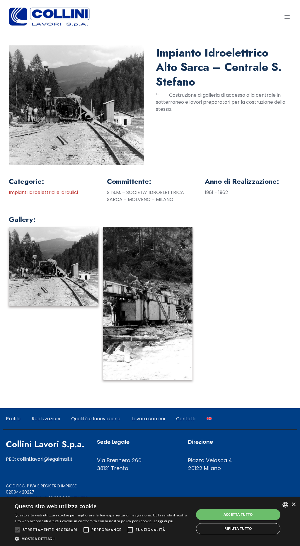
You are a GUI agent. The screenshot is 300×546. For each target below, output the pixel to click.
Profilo (13, 418)
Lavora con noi (148, 418)
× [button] (293, 504)
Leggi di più (163, 520)
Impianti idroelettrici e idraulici (43, 192)
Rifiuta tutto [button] (238, 528)
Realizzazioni (46, 418)
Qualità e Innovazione (95, 418)
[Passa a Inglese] (209, 418)
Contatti (185, 418)
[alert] (150, 521)
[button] (102, 539)
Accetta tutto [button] (238, 514)
